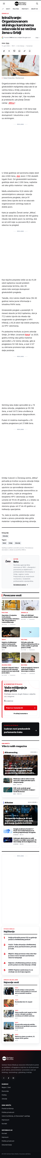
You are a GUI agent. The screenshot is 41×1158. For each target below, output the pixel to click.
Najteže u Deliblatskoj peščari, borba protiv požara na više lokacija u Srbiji (9, 644)
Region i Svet (6, 1087)
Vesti (8, 9)
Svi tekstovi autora (19, 585)
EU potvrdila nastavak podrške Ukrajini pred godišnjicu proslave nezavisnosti (26, 1026)
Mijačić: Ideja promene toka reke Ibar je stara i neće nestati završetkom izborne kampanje (22, 955)
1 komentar (29, 46)
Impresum (5, 1137)
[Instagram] (13, 1078)
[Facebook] (8, 1078)
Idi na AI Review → (33, 802)
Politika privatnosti (8, 1112)
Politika (16, 9)
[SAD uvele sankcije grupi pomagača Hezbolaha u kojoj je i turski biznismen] (7, 789)
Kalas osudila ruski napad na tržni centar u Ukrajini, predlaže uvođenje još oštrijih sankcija (26, 1014)
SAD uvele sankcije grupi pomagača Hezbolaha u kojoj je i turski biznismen (24, 789)
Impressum (5, 1120)
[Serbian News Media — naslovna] (20, 3)
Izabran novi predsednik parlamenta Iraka (17, 730)
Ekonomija (5, 1091)
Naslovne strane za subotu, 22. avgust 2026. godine (25, 1037)
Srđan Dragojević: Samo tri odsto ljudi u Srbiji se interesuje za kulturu (30, 669)
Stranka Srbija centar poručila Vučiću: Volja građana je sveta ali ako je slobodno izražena (26, 991)
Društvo (34, 9)
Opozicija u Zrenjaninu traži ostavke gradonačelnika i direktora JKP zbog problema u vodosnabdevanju (10, 618)
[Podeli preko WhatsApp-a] (19, 51)
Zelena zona (6, 665)
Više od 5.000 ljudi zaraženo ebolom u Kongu (29, 616)
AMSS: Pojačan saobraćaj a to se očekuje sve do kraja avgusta (20, 971)
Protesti (25, 9)
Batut (27, 335)
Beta (7, 43)
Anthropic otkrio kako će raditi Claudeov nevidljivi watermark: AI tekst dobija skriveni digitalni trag (24, 840)
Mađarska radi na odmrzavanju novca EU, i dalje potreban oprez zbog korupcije (24, 780)
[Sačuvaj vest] (29, 51)
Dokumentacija (7, 1145)
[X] (4, 1078)
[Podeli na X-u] (9, 51)
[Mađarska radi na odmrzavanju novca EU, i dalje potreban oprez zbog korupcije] (7, 780)
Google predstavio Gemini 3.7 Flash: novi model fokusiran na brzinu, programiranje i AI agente (24, 830)
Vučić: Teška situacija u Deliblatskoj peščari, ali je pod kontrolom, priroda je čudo (22, 946)
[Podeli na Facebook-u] (4, 51)
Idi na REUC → (34, 752)
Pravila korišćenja (7, 1108)
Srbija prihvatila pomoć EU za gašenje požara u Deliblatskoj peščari (22, 938)
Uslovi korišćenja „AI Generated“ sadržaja (16, 1116)
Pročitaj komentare (21, 713)
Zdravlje (5, 13)
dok (18, 176)
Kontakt (4, 1123)
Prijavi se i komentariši (20, 708)
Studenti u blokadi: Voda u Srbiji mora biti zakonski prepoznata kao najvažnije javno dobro (10, 670)
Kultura (24, 665)
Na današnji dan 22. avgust (23, 1002)
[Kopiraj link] (24, 51)
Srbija (10, 543)
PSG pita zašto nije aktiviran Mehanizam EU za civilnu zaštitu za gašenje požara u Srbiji (30, 644)
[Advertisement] (20, 146)
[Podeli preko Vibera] (14, 51)
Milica (11, 103)
